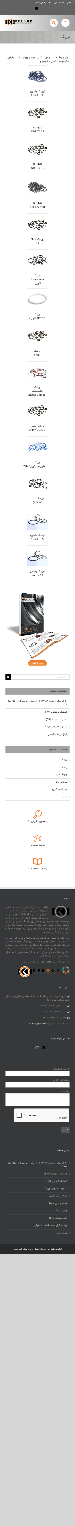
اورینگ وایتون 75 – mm (37, 574)
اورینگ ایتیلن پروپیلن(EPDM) (36, 428)
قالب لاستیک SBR (58, 1218)
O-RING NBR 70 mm (37, 205)
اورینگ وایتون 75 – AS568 (37, 537)
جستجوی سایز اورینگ (37, 821)
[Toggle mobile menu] (65, 23)
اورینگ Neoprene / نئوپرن (37, 280)
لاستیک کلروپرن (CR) (56, 720)
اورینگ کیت (61, 782)
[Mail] (37, 1047)
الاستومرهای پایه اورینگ (55, 727)
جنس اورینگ (60, 1211)
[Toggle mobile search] (54, 23)
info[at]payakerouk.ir (41, 1024)
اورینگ (64, 760)
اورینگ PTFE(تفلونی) (37, 316)
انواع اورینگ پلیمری (57, 734)
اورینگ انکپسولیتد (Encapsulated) (36, 391)
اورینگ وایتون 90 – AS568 (37, 93)
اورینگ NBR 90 (37, 241)
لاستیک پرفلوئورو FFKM (55, 712)
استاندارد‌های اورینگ (57, 1203)
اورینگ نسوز (61, 1233)
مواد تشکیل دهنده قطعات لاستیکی (50, 1225)
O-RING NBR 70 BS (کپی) (37, 168)
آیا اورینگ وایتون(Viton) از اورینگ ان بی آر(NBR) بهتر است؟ (37, 703)
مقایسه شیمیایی (37, 845)
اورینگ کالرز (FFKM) (37, 501)
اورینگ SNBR (37, 353)
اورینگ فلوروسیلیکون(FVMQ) (33, 464)
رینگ (64, 767)
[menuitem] (59, 2)
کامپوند (63, 797)
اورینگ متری (61, 775)
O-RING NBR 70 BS (37, 130)
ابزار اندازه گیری (59, 789)
